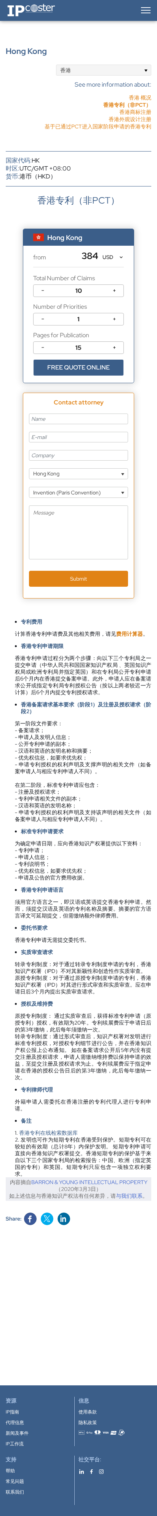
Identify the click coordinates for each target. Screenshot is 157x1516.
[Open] (146, 70)
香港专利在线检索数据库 (48, 1132)
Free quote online (78, 367)
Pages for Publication (61, 335)
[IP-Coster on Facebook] (91, 1471)
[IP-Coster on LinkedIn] (81, 1471)
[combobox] (103, 70)
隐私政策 (87, 1423)
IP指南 (12, 1412)
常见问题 (15, 1481)
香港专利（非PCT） (127, 104)
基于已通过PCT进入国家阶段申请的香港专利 (98, 126)
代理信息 (15, 1423)
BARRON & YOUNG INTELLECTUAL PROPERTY (89, 1182)
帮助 (10, 1471)
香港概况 (140, 97)
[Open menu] (145, 10)
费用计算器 (129, 633)
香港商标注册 (135, 112)
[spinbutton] (78, 291)
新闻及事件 (17, 1433)
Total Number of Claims (64, 278)
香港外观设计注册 (130, 119)
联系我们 (15, 1492)
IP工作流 (15, 1444)
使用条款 (87, 1412)
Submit (78, 578)
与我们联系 (129, 1195)
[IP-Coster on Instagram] (101, 1471)
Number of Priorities (60, 307)
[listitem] (98, 104)
